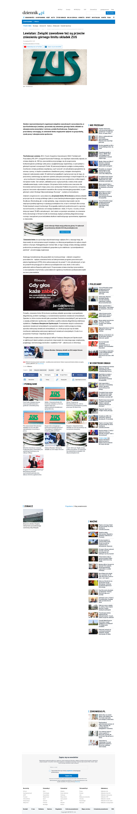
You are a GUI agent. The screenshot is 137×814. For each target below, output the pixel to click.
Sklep (112, 9)
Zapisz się (68, 776)
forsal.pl (68, 9)
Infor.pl (25, 791)
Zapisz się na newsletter (54, 47)
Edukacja (63, 795)
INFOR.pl (60, 9)
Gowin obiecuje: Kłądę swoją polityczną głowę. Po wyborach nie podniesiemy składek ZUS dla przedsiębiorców (64, 227)
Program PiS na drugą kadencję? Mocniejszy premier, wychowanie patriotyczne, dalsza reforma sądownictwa (33, 472)
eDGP (24, 795)
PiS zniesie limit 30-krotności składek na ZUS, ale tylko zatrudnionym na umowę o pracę (32, 428)
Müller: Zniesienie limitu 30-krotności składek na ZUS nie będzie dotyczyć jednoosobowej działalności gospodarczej (54, 405)
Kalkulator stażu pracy (106, 795)
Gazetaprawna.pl (27, 793)
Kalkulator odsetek (105, 798)
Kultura (62, 804)
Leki (80, 795)
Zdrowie (45, 800)
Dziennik (25, 29)
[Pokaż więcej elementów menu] (113, 17)
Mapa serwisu (86, 809)
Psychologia (82, 800)
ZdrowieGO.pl (93, 9)
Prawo (81, 791)
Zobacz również (65, 232)
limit (57, 370)
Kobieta (62, 791)
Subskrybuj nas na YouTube (34, 47)
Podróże (45, 802)
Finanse (81, 793)
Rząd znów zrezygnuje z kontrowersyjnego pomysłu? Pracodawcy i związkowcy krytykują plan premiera (54, 428)
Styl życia (81, 802)
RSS (113, 809)
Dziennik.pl (46, 788)
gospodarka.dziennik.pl (34, 29)
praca (43, 29)
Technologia (46, 793)
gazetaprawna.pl (105, 9)
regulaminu (70, 770)
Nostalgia (35, 26)
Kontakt (25, 809)
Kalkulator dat (104, 791)
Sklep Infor (26, 802)
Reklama (41, 809)
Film (62, 800)
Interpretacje (26, 800)
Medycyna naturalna (84, 797)
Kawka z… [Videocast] (53, 26)
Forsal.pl (25, 797)
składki (51, 370)
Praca (36, 21)
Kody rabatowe (64, 793)
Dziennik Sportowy (66, 26)
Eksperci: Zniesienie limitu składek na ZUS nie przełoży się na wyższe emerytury (76, 427)
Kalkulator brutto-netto (106, 800)
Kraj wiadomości (81, 506)
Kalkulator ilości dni (105, 793)
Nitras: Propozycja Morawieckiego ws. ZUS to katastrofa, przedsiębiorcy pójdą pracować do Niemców (76, 404)
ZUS (30, 370)
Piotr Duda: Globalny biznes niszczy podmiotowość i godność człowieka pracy (31, 403)
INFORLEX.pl (77, 9)
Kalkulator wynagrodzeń (107, 802)
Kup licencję (41, 363)
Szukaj (111, 13)
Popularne (69, 506)
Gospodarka (27, 21)
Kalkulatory (104, 788)
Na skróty (26, 788)
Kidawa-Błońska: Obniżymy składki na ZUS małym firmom (63, 350)
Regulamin (58, 809)
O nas (33, 809)
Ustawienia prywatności (101, 809)
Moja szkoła (64, 797)
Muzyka (63, 802)
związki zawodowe (40, 370)
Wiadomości (46, 797)
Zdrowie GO (42, 26)
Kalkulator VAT (104, 797)
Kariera (49, 809)
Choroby (81, 798)
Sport (44, 798)
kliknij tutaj (77, 781)
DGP (85, 9)
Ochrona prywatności (71, 809)
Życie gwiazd (64, 798)
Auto (44, 791)
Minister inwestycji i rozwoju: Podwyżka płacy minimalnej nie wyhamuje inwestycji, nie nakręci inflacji (33, 450)
